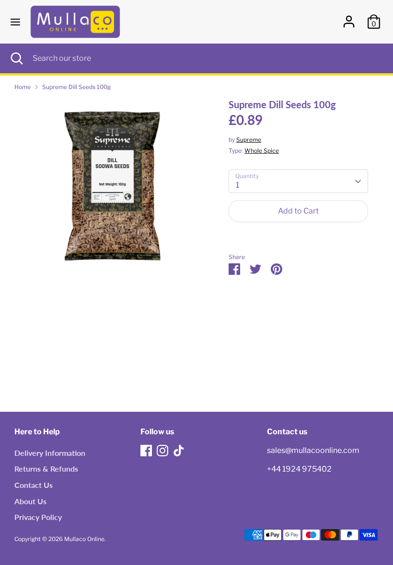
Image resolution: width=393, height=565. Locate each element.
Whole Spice (261, 150)
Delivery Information (49, 452)
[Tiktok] (179, 450)
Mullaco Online (84, 538)
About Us (30, 501)
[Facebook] (146, 450)
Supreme (248, 139)
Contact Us (33, 484)
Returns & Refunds (46, 468)
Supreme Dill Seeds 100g (76, 86)
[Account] (348, 17)
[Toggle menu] (15, 22)
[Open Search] (16, 58)
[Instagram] (162, 450)
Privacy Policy (38, 516)
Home (22, 86)
